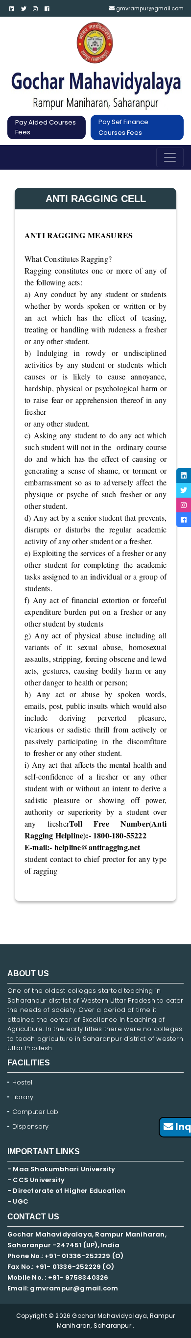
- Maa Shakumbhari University (62, 1169)
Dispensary (30, 1126)
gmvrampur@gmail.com (149, 8)
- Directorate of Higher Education (67, 1190)
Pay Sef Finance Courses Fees (123, 127)
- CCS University (36, 1180)
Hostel (22, 1082)
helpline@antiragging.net (97, 847)
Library (22, 1097)
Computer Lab (36, 1111)
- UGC (17, 1201)
